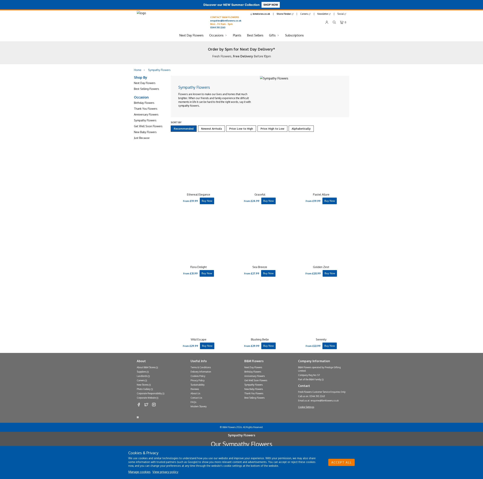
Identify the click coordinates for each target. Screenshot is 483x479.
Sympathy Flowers (145, 120)
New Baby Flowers (145, 132)
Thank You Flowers (145, 108)
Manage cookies (139, 472)
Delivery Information (201, 371)
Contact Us (196, 397)
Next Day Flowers (191, 35)
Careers (304, 13)
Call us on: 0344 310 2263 (311, 396)
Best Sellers (255, 35)
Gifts (272, 35)
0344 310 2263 (217, 27)
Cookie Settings (306, 407)
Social (340, 13)
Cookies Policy (198, 376)
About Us (195, 393)
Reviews (195, 389)
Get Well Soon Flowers (148, 126)
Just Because (142, 137)
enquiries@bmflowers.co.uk (225, 20)
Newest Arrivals (211, 128)
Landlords (142, 376)
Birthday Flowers (144, 102)
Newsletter (323, 13)
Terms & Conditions (201, 367)
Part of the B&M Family (309, 379)
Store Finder (284, 13)
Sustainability (198, 384)
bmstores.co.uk (261, 13)
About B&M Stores (146, 367)
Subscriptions (294, 35)
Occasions (216, 35)
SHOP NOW (270, 4)
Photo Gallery (143, 389)
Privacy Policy (198, 380)
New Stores (142, 384)
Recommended (184, 128)
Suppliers (141, 371)
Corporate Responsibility (149, 393)
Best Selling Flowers (146, 88)
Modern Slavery (199, 406)
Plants (237, 35)
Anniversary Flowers (146, 114)
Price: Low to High (241, 128)
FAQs (193, 402)
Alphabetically (301, 128)
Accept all (341, 462)
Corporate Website (146, 397)
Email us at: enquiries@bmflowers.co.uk (318, 400)
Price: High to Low (272, 128)
